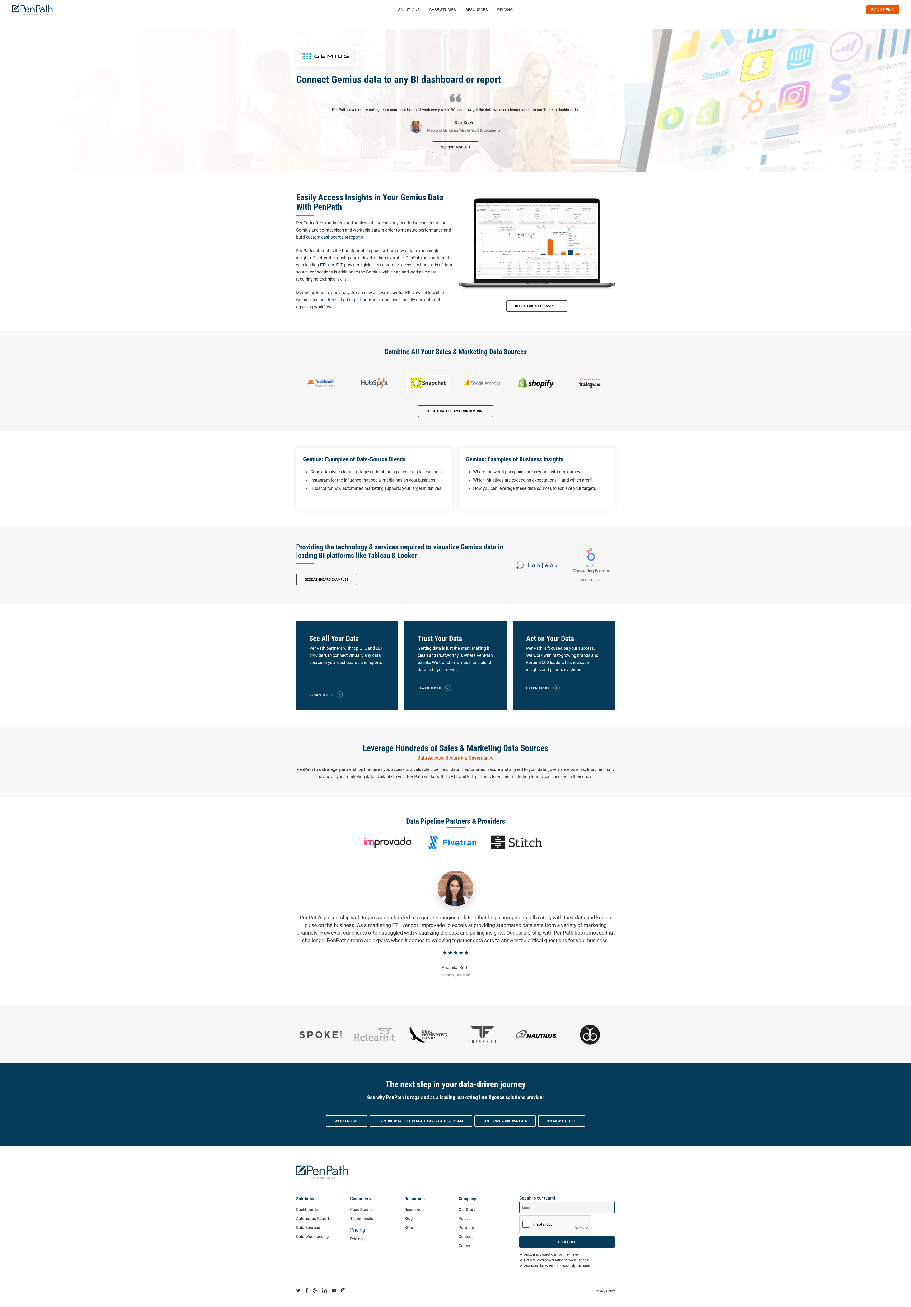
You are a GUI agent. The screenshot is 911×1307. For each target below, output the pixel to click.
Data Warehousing (312, 1236)
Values (465, 1218)
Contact (466, 1236)
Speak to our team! (537, 1198)
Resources (413, 1209)
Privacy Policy (605, 1291)
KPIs (408, 1227)
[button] (455, 147)
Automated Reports (313, 1218)
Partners (466, 1227)
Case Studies (362, 1209)
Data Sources (308, 1227)
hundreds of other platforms (346, 299)
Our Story (467, 1209)
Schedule (567, 1242)
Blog (408, 1218)
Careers (466, 1245)
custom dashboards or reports (334, 237)
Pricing (357, 1230)
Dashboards (307, 1209)
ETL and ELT (331, 264)
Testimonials (361, 1218)
